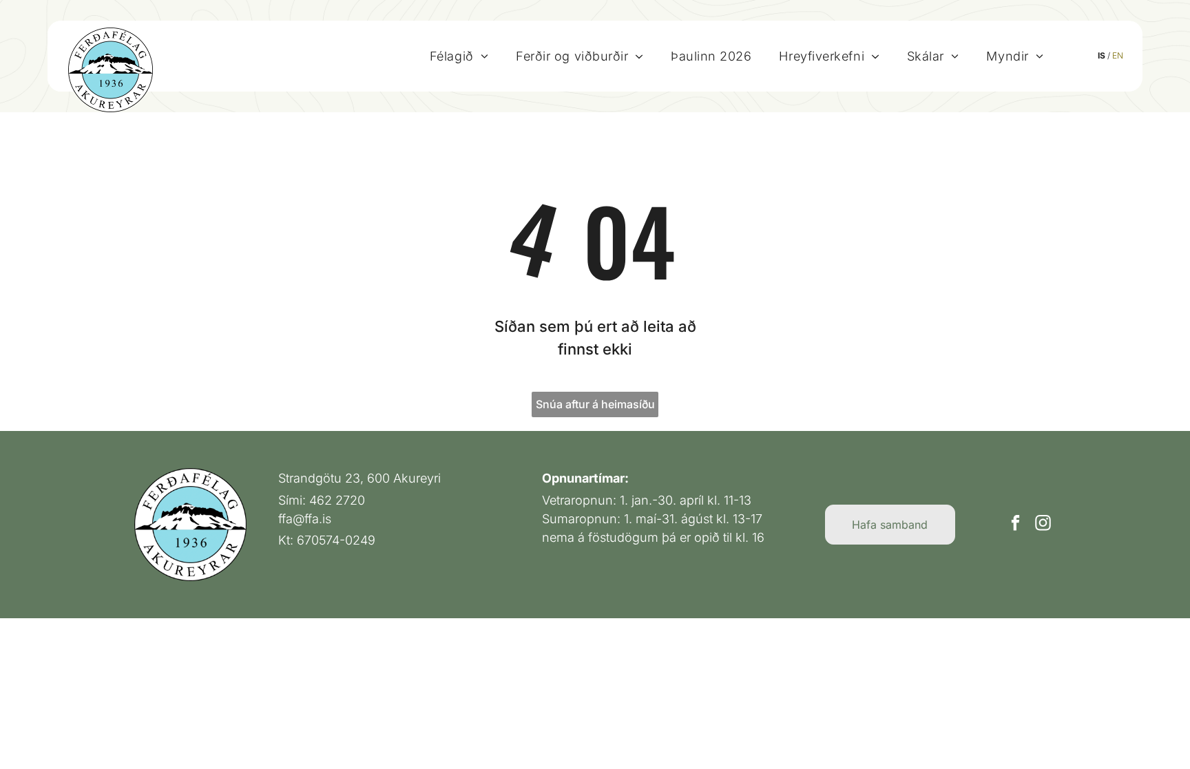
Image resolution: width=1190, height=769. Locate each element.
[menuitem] (459, 56)
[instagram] (1043, 524)
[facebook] (1015, 524)
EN (1117, 55)
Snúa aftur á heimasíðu (595, 404)
